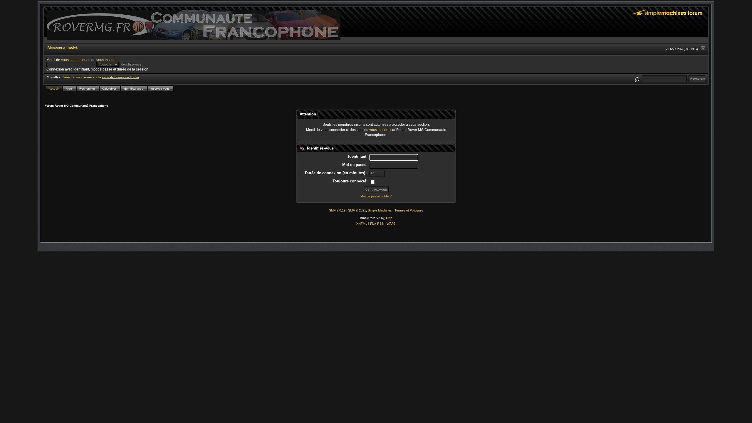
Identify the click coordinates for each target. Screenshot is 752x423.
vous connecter (73, 60)
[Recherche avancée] (637, 78)
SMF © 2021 (357, 210)
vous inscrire (106, 60)
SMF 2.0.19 (337, 210)
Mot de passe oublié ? (376, 196)
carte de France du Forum (120, 77)
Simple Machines (380, 210)
